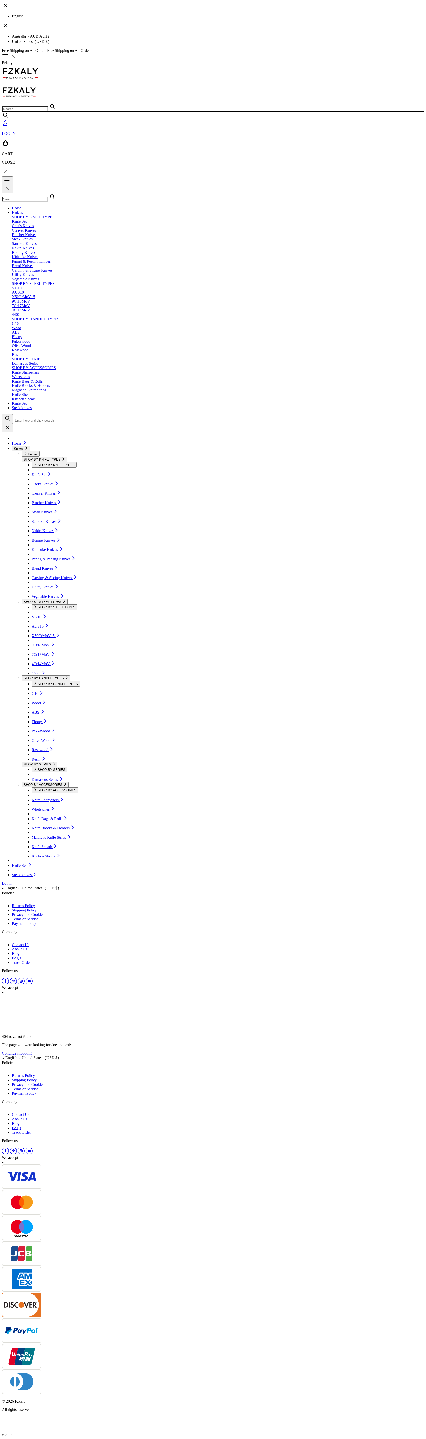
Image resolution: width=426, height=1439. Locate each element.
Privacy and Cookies (28, 914)
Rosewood (20, 350)
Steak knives (22, 408)
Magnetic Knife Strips (29, 390)
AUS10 (18, 292)
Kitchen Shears (24, 399)
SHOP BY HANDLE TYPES (35, 319)
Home (16, 208)
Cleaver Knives (24, 230)
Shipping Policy (24, 910)
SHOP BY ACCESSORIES (34, 368)
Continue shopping (17, 1053)
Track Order (21, 962)
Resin (16, 354)
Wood (16, 328)
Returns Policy (23, 906)
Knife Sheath (22, 394)
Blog (15, 953)
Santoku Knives (24, 243)
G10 (15, 323)
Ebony (17, 337)
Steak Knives (22, 239)
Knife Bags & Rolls (27, 381)
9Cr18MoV (21, 301)
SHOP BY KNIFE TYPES (33, 217)
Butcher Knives (24, 235)
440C (16, 314)
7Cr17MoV (21, 306)
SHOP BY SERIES (27, 359)
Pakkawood (21, 341)
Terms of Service (25, 919)
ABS (16, 332)
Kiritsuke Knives (25, 257)
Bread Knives (22, 266)
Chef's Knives (23, 226)
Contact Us (20, 945)
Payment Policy (24, 923)
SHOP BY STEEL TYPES (33, 283)
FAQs (16, 958)
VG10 (17, 288)
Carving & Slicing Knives (32, 270)
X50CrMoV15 (23, 297)
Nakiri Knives (23, 248)
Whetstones (21, 377)
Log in (7, 883)
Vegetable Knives (25, 279)
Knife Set (19, 221)
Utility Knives (23, 275)
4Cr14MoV (21, 310)
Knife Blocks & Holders (31, 385)
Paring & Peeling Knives (31, 261)
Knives (17, 212)
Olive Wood (21, 346)
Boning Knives (24, 252)
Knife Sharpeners (25, 372)
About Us (19, 949)
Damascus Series (25, 363)
